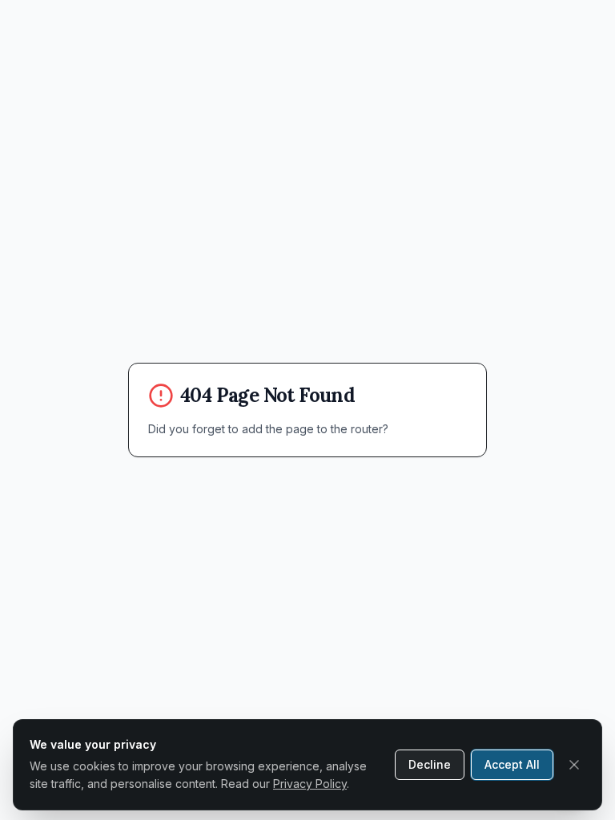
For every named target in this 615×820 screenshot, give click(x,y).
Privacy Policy (310, 783)
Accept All (512, 764)
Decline (429, 764)
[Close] (574, 765)
